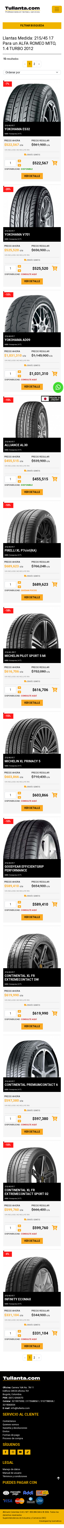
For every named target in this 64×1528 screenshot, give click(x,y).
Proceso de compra (13, 1438)
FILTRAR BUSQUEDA (32, 25)
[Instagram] (13, 1452)
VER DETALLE (32, 176)
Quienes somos (11, 1424)
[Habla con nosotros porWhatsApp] (58, 387)
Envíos (6, 1431)
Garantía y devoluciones (15, 1428)
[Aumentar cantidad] (19, 161)
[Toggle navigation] (57, 9)
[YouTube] (20, 1452)
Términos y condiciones (15, 1476)
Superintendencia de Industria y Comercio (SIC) (24, 1518)
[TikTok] (27, 1452)
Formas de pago (11, 1435)
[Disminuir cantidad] (19, 165)
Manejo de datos (11, 1469)
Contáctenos (9, 1421)
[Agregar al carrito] (54, 163)
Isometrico (56, 1521)
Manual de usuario (12, 1473)
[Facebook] (5, 1452)
